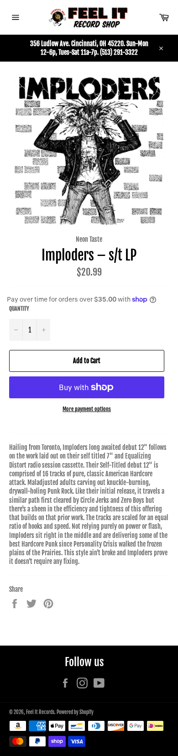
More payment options (87, 409)
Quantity (19, 308)
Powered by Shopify (75, 712)
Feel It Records (40, 712)
